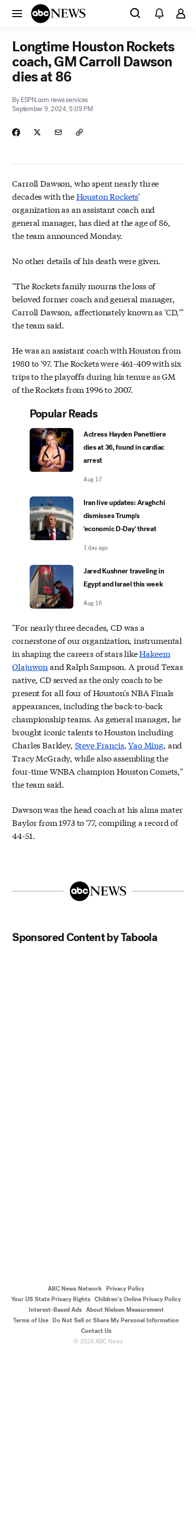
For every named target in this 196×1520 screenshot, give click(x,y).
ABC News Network (75, 1289)
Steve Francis (99, 744)
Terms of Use (30, 1320)
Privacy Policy (125, 1289)
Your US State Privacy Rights (50, 1299)
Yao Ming (145, 744)
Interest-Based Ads (55, 1310)
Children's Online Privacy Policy (137, 1299)
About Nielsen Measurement (125, 1310)
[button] (17, 13)
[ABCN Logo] (58, 13)
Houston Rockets (107, 196)
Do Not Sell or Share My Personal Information (115, 1320)
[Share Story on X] (37, 132)
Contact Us (96, 1331)
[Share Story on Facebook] (16, 132)
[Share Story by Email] (58, 132)
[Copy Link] (79, 132)
